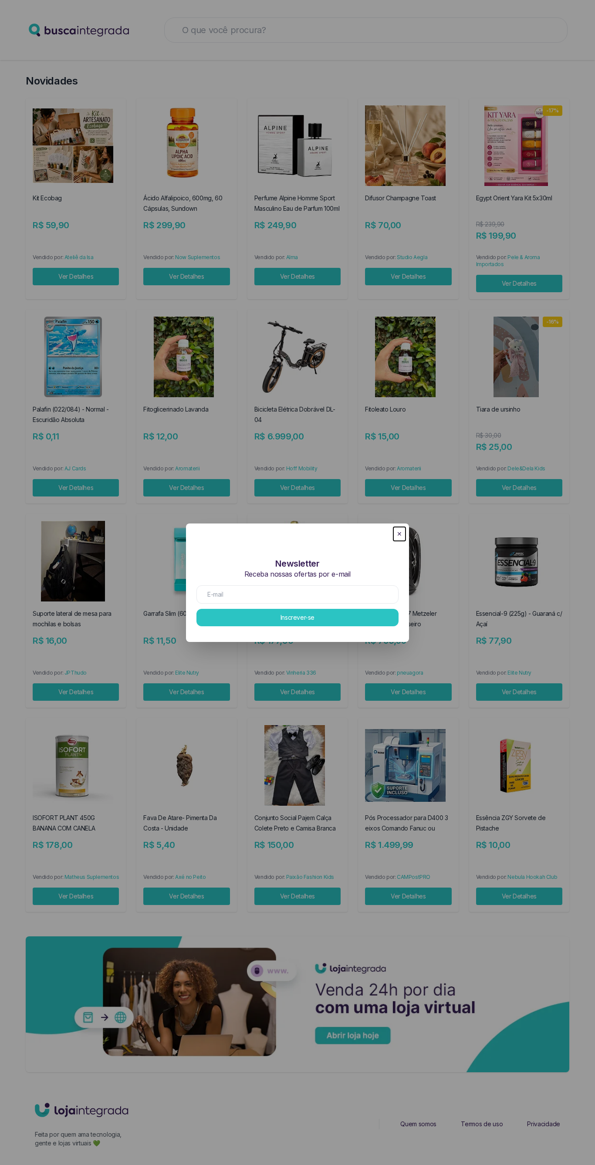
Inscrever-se (297, 617)
